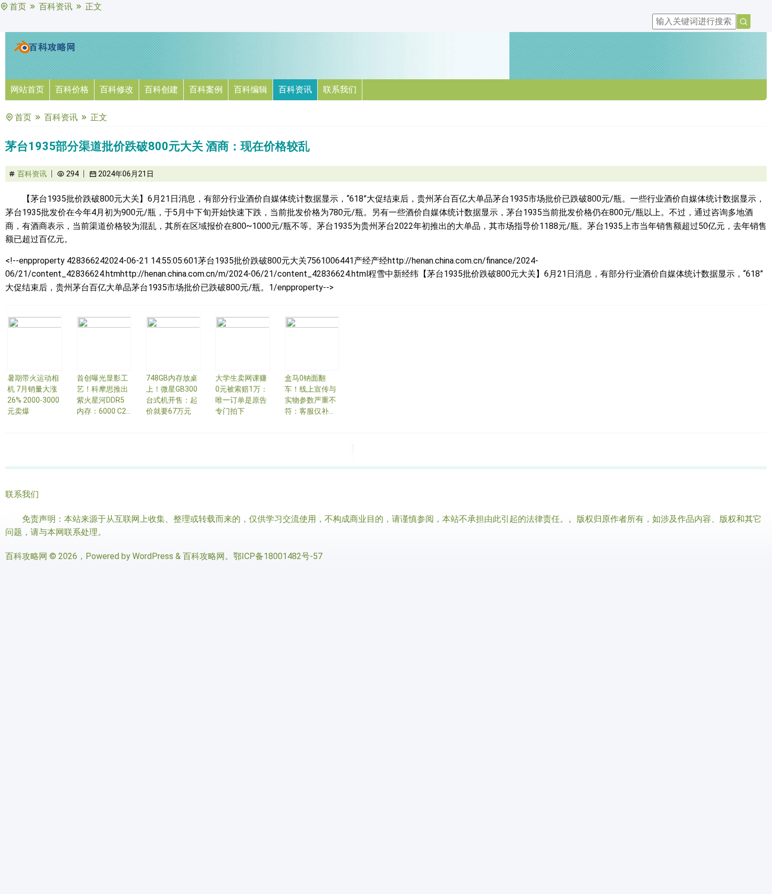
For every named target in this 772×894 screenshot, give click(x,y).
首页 (17, 7)
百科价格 (72, 89)
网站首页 (27, 89)
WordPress (152, 556)
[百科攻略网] (44, 51)
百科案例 (206, 89)
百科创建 (161, 89)
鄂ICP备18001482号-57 (277, 556)
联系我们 (340, 89)
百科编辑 (250, 89)
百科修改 (116, 89)
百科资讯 (55, 7)
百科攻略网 (26, 556)
